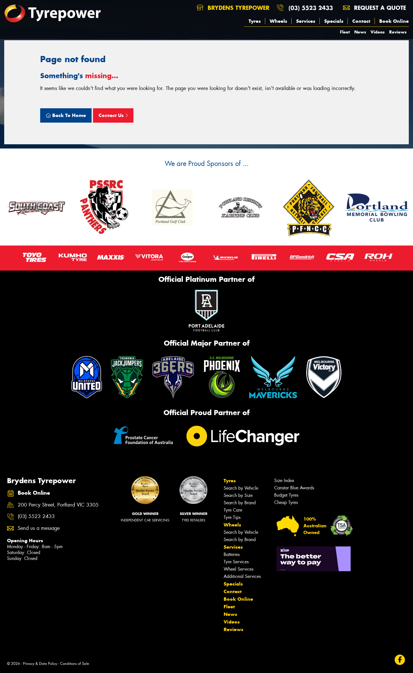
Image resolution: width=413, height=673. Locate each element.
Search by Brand (240, 503)
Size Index (284, 480)
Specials (333, 21)
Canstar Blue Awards (294, 488)
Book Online (394, 21)
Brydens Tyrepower (237, 7)
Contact (361, 21)
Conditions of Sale (74, 663)
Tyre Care (233, 510)
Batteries (232, 554)
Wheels (278, 21)
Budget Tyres (286, 495)
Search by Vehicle (241, 488)
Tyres (255, 21)
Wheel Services (238, 569)
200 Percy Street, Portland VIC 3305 (58, 505)
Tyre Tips (232, 517)
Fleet (345, 32)
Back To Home (68, 115)
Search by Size (238, 495)
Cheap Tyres (286, 502)
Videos (378, 32)
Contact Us (112, 115)
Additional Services (242, 576)
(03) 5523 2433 (311, 7)
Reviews (398, 32)
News (360, 32)
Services (305, 21)
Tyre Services (236, 562)
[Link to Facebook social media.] (400, 659)
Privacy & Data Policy (40, 663)
